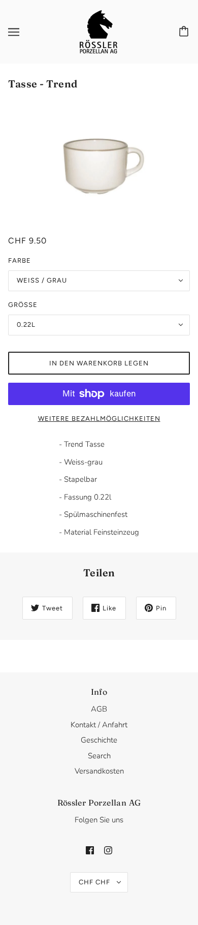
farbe (19, 260)
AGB (99, 709)
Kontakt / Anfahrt (99, 725)
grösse (23, 305)
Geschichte (99, 740)
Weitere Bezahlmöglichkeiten (99, 418)
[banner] (98, 31)
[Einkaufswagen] (185, 32)
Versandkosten (99, 771)
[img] (90, 850)
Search (99, 756)
